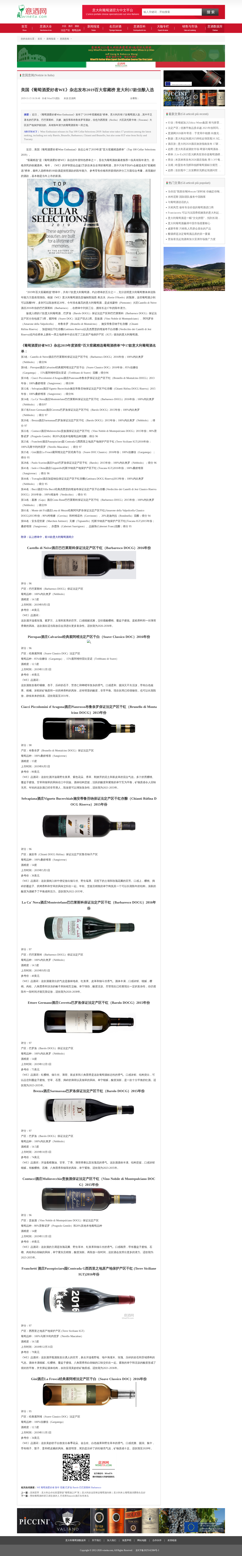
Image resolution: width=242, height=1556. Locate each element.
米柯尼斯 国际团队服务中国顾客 (187, 196)
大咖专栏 (163, 28)
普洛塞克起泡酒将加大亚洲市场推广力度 (192, 239)
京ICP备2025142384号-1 (147, 1550)
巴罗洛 (68, 1487)
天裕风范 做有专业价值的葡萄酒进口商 (191, 207)
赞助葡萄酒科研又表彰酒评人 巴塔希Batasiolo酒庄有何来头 (59, 1496)
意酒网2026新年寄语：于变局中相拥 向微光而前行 (195, 133)
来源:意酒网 (70, 98)
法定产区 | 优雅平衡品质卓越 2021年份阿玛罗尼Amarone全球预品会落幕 (195, 128)
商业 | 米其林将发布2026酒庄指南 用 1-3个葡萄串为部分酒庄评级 (195, 159)
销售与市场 (189, 28)
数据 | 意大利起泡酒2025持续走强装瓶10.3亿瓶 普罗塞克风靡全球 (195, 138)
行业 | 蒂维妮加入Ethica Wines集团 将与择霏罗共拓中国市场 (195, 122)
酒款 (77, 26)
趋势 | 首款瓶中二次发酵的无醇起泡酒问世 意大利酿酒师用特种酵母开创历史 (195, 170)
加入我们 (111, 1540)
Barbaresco (96, 1487)
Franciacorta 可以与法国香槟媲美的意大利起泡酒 (195, 212)
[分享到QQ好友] (155, 101)
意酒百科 (139, 28)
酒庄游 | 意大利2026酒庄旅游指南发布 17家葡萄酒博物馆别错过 (195, 143)
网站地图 (141, 1540)
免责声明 (126, 1540)
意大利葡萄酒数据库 (75, 1540)
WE (38, 1487)
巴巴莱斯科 (85, 1487)
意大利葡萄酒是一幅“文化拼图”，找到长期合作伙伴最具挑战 (195, 218)
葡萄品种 (76, 30)
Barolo (76, 1487)
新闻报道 (93, 28)
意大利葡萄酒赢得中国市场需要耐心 (189, 223)
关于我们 (96, 1540)
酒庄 (70, 26)
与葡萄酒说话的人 (178, 202)
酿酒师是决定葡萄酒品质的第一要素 (189, 234)
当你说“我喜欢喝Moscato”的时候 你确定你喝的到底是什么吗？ (195, 191)
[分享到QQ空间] (150, 101)
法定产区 (65, 30)
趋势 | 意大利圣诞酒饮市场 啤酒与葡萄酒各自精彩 (195, 149)
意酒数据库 (215, 28)
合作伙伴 (156, 1540)
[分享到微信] (142, 101)
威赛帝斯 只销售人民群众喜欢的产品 (189, 228)
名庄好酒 (115, 28)
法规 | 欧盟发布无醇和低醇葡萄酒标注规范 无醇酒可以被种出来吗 (195, 165)
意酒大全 (46, 28)
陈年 (57, 1487)
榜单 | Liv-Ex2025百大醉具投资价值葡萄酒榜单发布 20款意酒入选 (195, 154)
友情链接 (172, 1540)
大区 (64, 26)
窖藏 (62, 1487)
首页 (24, 28)
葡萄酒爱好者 (47, 1487)
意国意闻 (64, 38)
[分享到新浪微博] (146, 101)
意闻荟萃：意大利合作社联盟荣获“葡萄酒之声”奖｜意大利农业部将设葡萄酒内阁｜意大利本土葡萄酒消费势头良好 (87, 1492)
